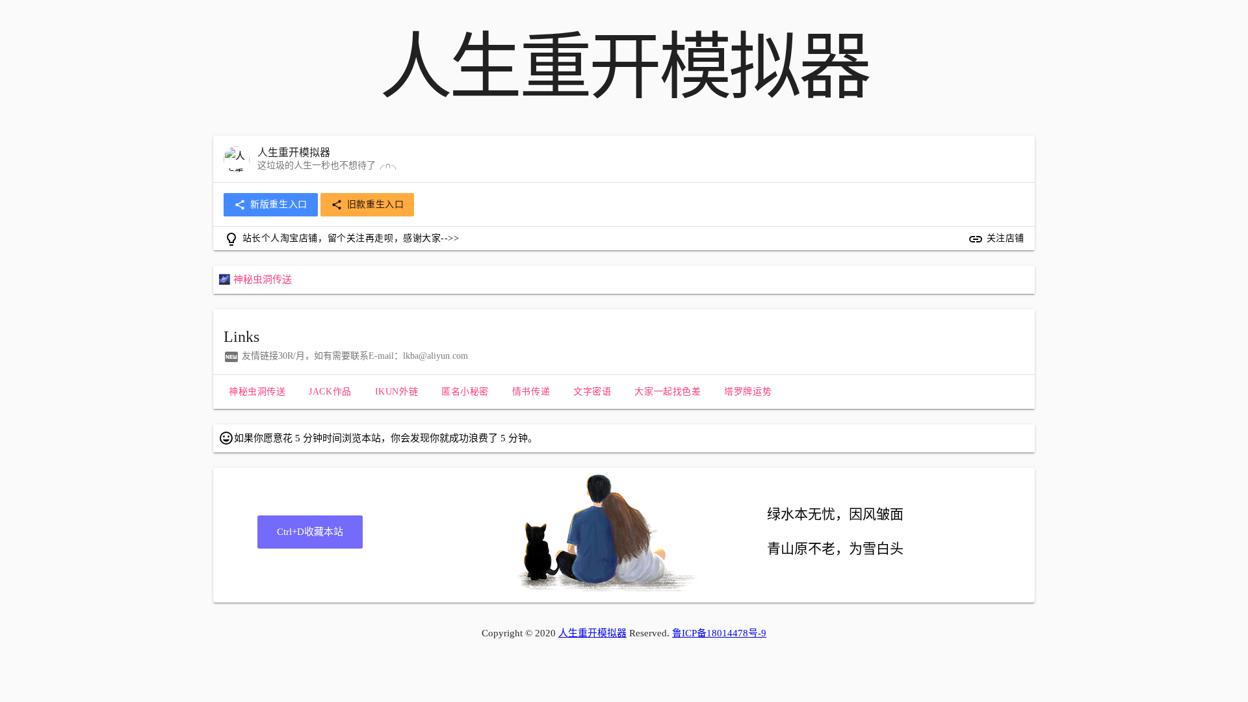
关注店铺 (996, 239)
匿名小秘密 (465, 391)
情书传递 (531, 391)
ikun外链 (396, 391)
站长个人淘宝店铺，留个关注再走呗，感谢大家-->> (342, 239)
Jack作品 (330, 391)
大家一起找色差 (667, 391)
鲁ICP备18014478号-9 (719, 633)
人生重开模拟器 (592, 633)
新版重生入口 (270, 205)
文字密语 (592, 391)
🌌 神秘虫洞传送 (255, 279)
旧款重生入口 (367, 205)
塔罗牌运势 (748, 391)
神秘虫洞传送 (257, 391)
